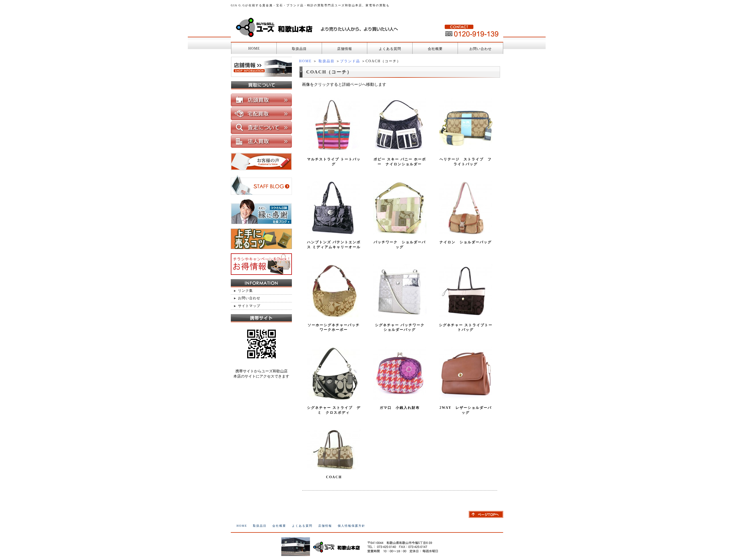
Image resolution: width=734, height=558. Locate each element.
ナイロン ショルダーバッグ (466, 242)
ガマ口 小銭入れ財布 (400, 408)
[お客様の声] (261, 167)
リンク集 (245, 291)
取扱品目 (299, 49)
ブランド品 (350, 61)
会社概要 (435, 49)
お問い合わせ (480, 49)
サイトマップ (249, 306)
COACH (334, 477)
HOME (254, 48)
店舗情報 (344, 49)
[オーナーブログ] (261, 192)
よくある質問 (390, 49)
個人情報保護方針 (351, 525)
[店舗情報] (261, 74)
